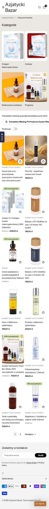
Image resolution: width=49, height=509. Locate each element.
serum (4, 268)
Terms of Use (32, 463)
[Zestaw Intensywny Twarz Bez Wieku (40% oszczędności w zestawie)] (13, 348)
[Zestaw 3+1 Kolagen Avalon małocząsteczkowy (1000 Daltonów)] (13, 201)
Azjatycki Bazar (8, 18)
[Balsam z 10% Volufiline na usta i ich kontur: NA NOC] (36, 251)
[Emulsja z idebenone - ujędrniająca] (36, 301)
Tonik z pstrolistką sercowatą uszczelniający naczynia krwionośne (13, 420)
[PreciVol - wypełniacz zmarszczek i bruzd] (36, 150)
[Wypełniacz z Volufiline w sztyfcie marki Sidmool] (36, 396)
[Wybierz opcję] (20, 161)
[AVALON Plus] (36, 46)
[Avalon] (13, 46)
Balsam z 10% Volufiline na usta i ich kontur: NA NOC (35, 275)
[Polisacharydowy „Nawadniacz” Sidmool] (36, 348)
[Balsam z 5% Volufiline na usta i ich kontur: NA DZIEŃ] (36, 201)
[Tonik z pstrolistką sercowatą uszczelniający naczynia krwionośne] (13, 396)
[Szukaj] (39, 7)
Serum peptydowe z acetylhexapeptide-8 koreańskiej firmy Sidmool (13, 275)
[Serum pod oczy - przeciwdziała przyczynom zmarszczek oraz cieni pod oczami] (13, 150)
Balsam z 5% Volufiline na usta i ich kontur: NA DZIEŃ (36, 225)
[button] (24, 473)
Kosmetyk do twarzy (11, 167)
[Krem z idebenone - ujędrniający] (13, 301)
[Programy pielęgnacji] (36, 87)
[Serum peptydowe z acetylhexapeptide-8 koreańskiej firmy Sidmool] (13, 251)
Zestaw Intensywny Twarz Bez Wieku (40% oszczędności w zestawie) (13, 369)
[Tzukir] (13, 87)
